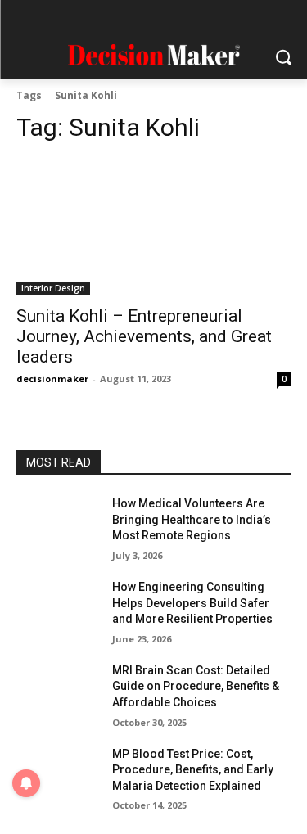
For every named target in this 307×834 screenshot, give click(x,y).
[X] (201, 18)
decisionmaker (52, 378)
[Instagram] (106, 18)
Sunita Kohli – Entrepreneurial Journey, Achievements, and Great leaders (144, 336)
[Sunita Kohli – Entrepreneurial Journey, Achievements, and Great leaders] (153, 227)
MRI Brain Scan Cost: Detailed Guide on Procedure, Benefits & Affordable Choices (195, 686)
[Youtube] (233, 18)
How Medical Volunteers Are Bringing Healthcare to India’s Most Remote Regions (191, 519)
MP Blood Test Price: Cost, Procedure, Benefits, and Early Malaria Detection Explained (192, 769)
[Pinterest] (170, 18)
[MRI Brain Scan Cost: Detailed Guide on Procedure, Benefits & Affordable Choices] (57, 691)
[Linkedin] (138, 18)
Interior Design (53, 288)
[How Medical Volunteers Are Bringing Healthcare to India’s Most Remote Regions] (57, 524)
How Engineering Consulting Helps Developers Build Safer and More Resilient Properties (192, 602)
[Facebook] (74, 18)
